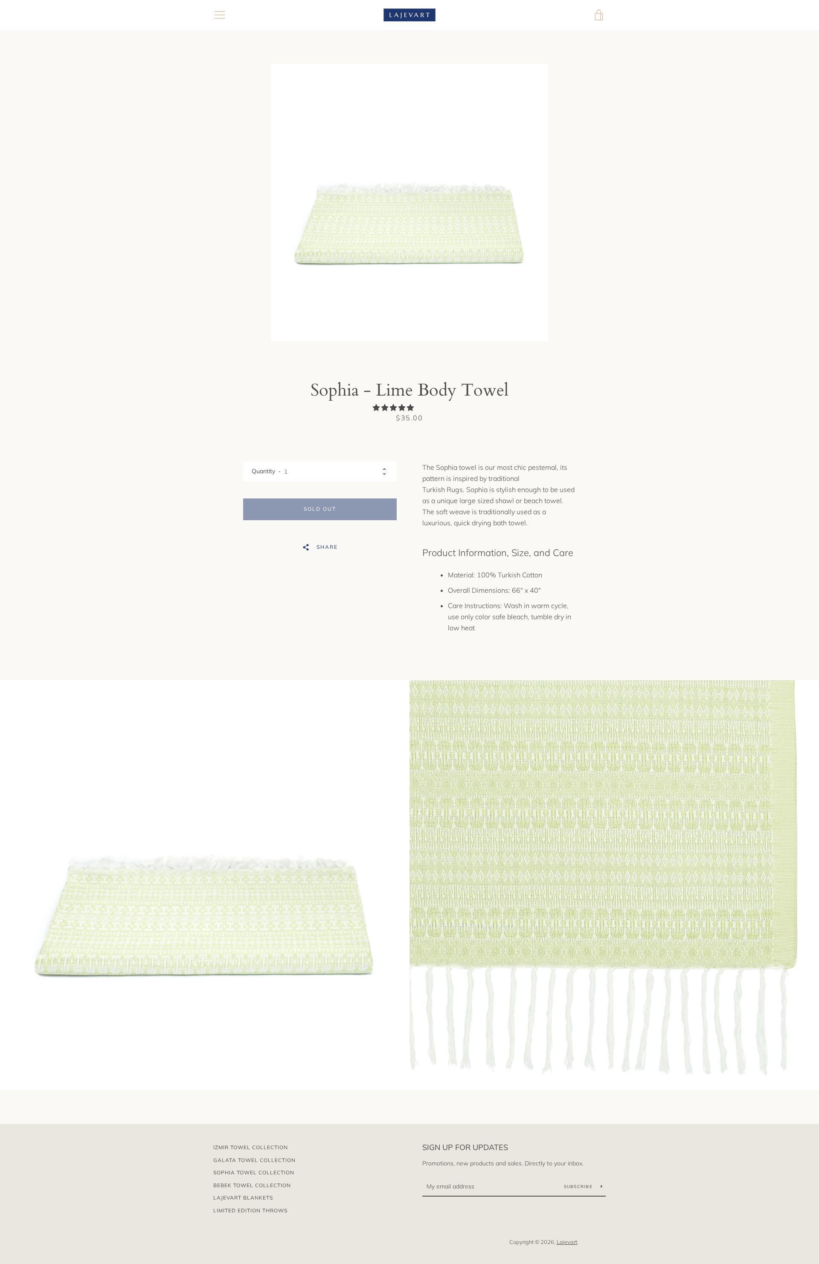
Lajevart (567, 1241)
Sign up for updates (465, 1147)
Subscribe (579, 1186)
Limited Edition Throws (250, 1210)
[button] (394, 407)
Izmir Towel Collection (250, 1147)
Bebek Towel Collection (252, 1185)
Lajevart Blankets (243, 1197)
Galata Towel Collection (254, 1160)
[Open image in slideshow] (409, 202)
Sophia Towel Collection (253, 1172)
